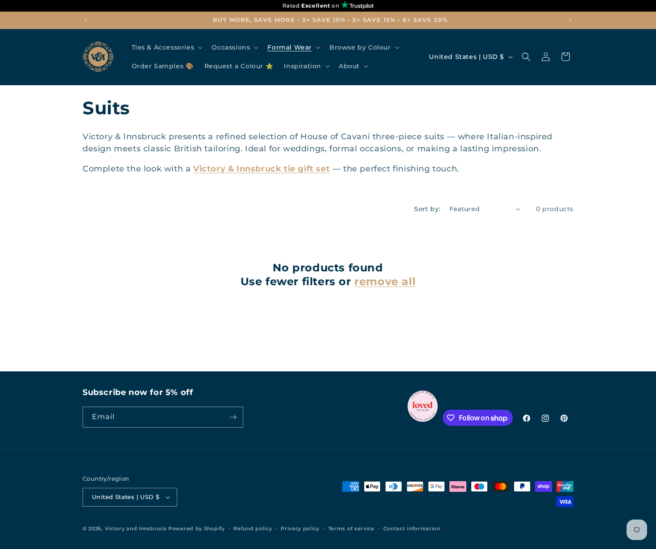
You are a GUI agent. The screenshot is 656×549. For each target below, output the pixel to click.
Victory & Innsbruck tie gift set (261, 169)
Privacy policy (300, 528)
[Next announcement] (570, 20)
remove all (384, 281)
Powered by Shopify (196, 528)
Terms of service (351, 528)
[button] (166, 47)
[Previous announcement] (85, 20)
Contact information (411, 528)
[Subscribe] (233, 417)
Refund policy (252, 528)
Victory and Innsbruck (136, 528)
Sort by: (427, 209)
